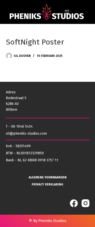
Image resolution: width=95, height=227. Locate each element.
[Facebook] (74, 203)
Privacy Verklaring (47, 184)
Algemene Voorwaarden (48, 177)
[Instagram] (85, 203)
